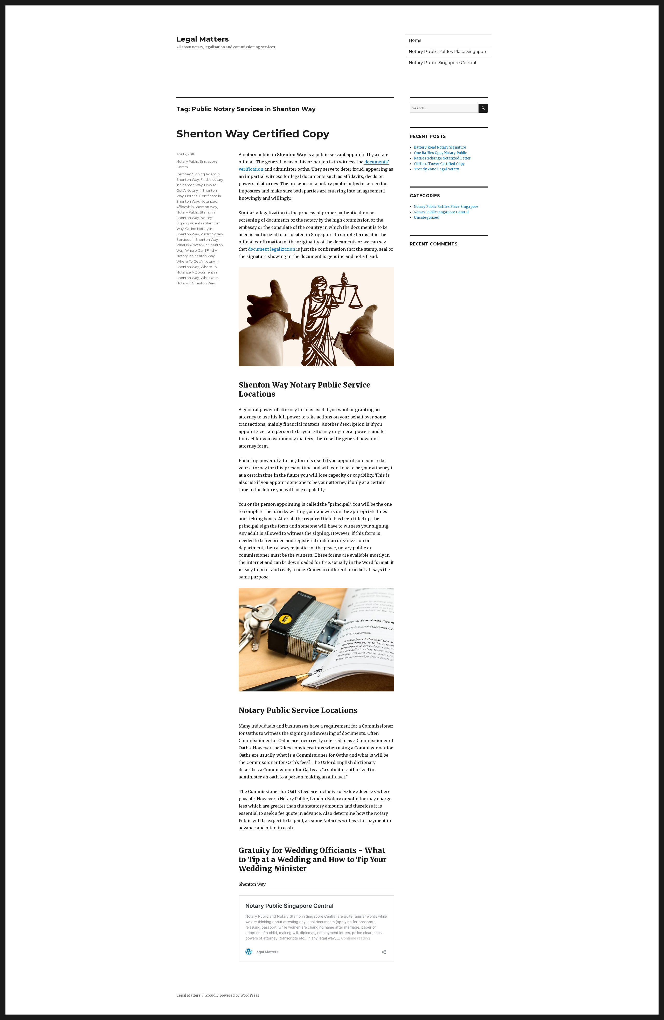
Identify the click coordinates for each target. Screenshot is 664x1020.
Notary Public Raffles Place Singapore (448, 51)
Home (415, 40)
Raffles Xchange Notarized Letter (442, 158)
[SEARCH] (483, 108)
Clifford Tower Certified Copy (439, 164)
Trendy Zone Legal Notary (436, 169)
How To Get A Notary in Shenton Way (196, 190)
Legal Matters (202, 39)
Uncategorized (426, 217)
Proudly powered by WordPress (232, 995)
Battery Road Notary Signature (440, 147)
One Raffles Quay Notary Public (440, 153)
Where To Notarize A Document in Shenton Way (196, 272)
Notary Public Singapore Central (442, 62)
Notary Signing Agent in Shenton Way (197, 223)
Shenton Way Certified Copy (252, 133)
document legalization (272, 249)
